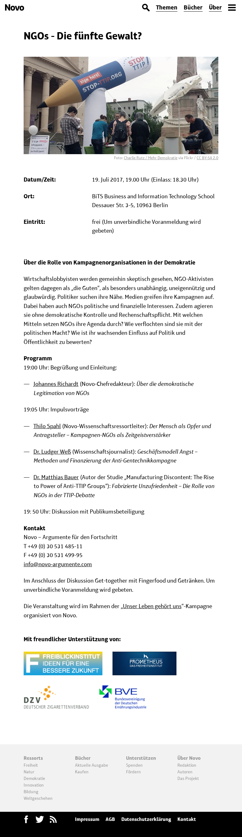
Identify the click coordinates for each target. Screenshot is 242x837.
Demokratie (34, 778)
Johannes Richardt (55, 384)
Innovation (34, 785)
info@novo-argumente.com (58, 564)
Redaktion (186, 765)
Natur (29, 771)
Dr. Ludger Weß (52, 451)
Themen (166, 7)
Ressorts (33, 758)
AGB (110, 819)
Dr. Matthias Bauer (56, 477)
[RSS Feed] (53, 819)
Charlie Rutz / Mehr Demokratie (150, 157)
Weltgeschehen (38, 798)
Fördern (133, 771)
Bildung (31, 791)
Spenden (134, 765)
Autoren (185, 771)
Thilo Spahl (47, 426)
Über (215, 7)
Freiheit (31, 765)
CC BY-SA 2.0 (207, 157)
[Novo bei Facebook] (40, 819)
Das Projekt (188, 778)
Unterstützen (141, 758)
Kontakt (186, 819)
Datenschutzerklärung (146, 819)
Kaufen (82, 771)
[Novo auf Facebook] (26, 819)
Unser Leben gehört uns (152, 606)
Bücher (193, 7)
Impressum (87, 819)
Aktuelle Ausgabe (91, 765)
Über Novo (189, 758)
